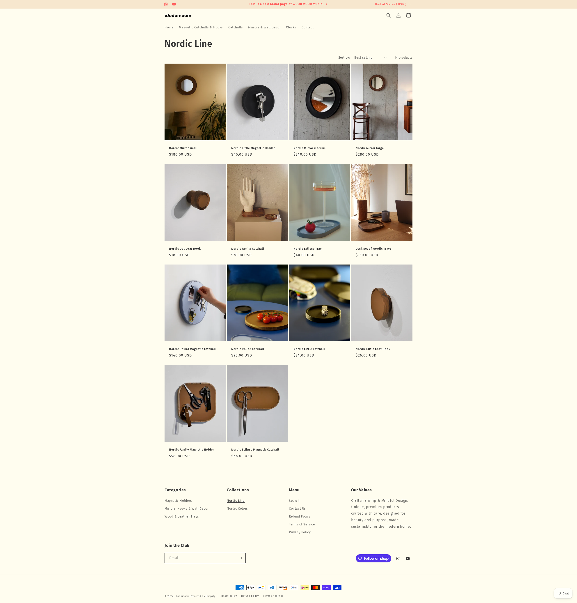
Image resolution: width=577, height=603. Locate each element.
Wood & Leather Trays (182, 516)
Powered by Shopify (202, 596)
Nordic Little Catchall (309, 349)
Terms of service (273, 595)
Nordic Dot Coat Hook (185, 248)
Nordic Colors (237, 508)
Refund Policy (299, 516)
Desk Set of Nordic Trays (373, 248)
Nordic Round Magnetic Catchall (192, 349)
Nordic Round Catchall (247, 349)
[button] (389, 15)
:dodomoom (182, 596)
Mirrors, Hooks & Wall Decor (186, 508)
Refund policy (250, 595)
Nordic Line (236, 500)
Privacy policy (228, 595)
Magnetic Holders (178, 500)
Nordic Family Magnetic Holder (191, 449)
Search (294, 500)
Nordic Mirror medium (309, 148)
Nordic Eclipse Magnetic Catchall (255, 449)
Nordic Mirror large (370, 148)
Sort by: (344, 58)
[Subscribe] (240, 558)
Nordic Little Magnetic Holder (253, 148)
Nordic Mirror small (183, 148)
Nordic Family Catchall (247, 248)
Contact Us (297, 508)
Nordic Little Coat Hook (373, 349)
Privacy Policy (300, 532)
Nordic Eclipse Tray (307, 248)
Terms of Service (302, 524)
